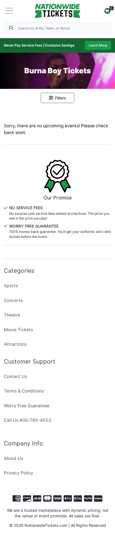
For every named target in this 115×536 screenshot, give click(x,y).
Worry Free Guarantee (26, 405)
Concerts (13, 300)
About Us (13, 458)
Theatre (12, 315)
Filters (60, 98)
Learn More (98, 45)
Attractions (15, 344)
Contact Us (15, 376)
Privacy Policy (18, 473)
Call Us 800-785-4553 (27, 420)
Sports (11, 285)
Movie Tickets (18, 329)
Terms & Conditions (24, 391)
